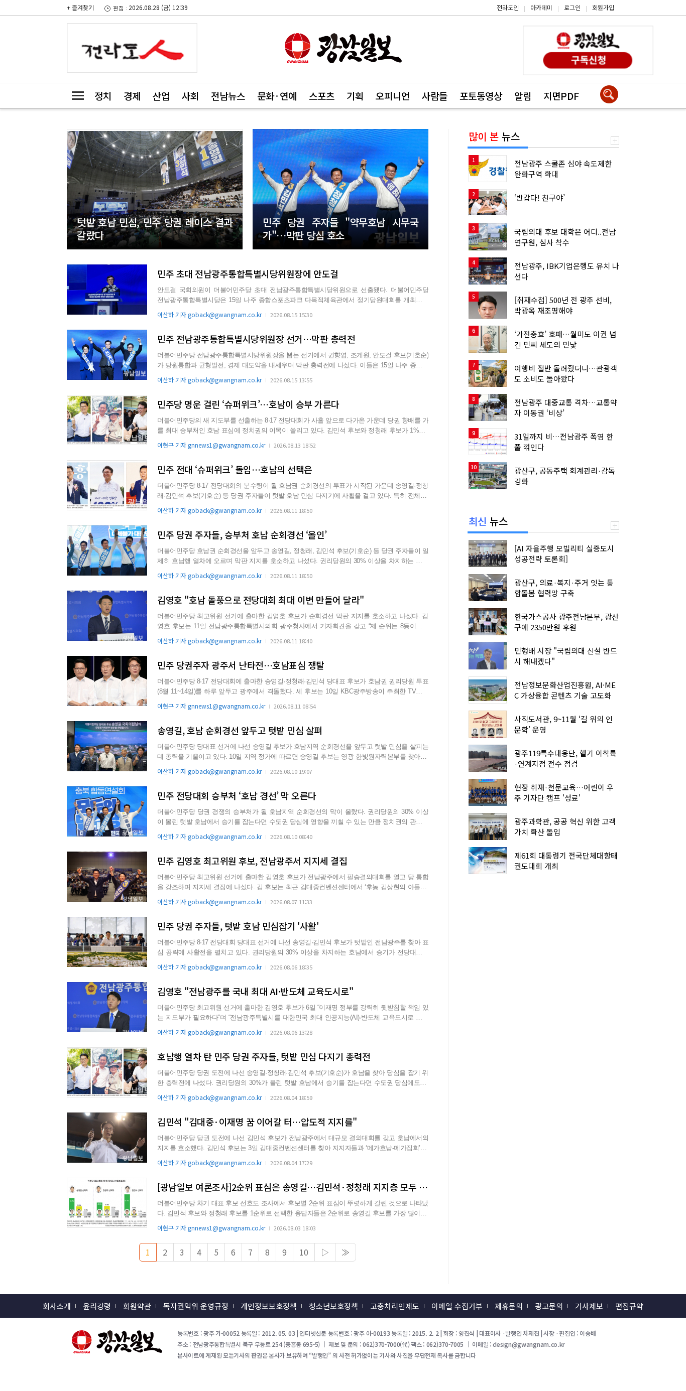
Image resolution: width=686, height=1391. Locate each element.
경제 (132, 95)
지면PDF (561, 95)
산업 (161, 95)
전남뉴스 (228, 95)
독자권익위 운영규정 (195, 1306)
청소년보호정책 (333, 1306)
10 (303, 1252)
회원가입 (603, 7)
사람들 (434, 95)
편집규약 (629, 1306)
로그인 (572, 7)
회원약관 (137, 1306)
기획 (355, 95)
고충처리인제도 (394, 1306)
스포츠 (321, 95)
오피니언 (393, 95)
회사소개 (57, 1306)
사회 (190, 95)
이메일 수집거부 (457, 1306)
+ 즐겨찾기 (80, 7)
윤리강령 (97, 1306)
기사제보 (589, 1306)
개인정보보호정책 (269, 1306)
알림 (522, 95)
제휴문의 (509, 1306)
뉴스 (494, 136)
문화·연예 (277, 95)
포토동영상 (481, 95)
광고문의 (549, 1306)
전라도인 (508, 7)
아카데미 (541, 7)
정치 (102, 95)
